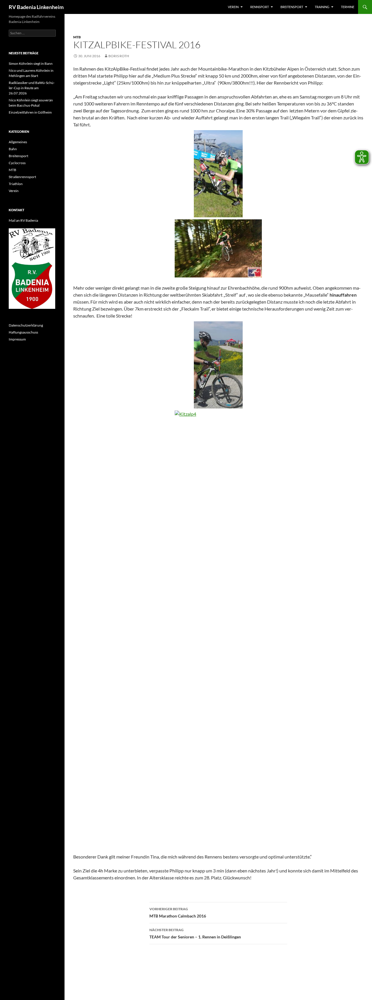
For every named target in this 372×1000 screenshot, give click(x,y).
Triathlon (16, 184)
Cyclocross (17, 163)
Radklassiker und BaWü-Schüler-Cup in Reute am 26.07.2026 (32, 87)
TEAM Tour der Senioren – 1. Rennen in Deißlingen (195, 933)
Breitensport (291, 7)
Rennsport (259, 7)
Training (322, 7)
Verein (233, 7)
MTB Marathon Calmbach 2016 (177, 912)
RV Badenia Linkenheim (36, 7)
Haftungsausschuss (23, 332)
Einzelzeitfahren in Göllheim (30, 112)
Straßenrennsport (22, 177)
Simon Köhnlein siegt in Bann (31, 63)
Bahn (13, 149)
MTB (77, 37)
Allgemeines (18, 142)
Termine (347, 7)
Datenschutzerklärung (26, 325)
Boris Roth (118, 56)
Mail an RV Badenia (23, 220)
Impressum (17, 339)
